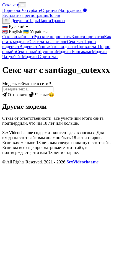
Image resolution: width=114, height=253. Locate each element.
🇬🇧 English (12, 31)
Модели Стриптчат (40, 56)
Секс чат (10, 4)
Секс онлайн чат (17, 36)
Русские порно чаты (52, 36)
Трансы (58, 20)
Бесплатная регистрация (25, 15)
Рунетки (48, 51)
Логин (54, 15)
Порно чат (12, 10)
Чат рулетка (70, 10)
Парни (45, 20)
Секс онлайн (28, 51)
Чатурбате (31, 10)
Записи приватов (88, 36)
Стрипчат (50, 10)
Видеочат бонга (34, 46)
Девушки (19, 20)
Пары (33, 20)
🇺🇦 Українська (37, 31)
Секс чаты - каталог (48, 41)
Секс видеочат (63, 46)
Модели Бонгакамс (74, 51)
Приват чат (87, 46)
